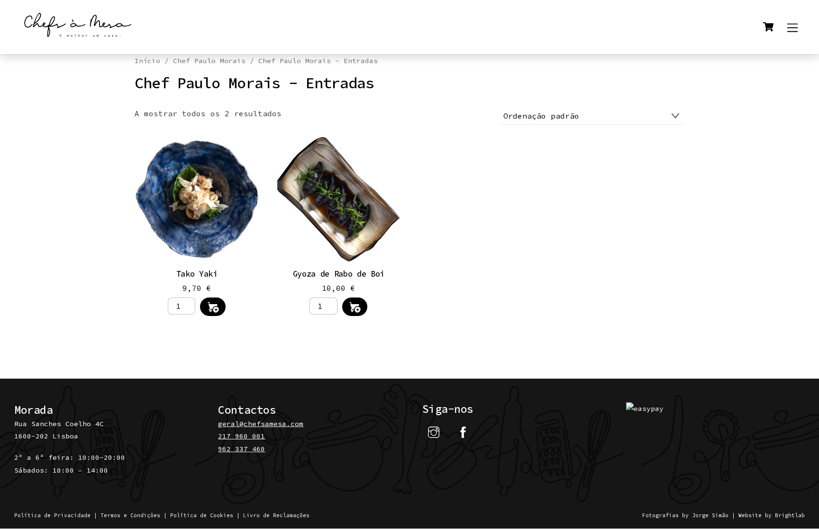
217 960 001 (241, 436)
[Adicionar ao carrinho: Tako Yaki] (213, 307)
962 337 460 (241, 449)
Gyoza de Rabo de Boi (338, 274)
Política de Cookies (201, 515)
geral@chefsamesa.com (260, 423)
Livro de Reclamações (276, 515)
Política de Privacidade (52, 515)
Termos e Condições (130, 515)
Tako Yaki (197, 274)
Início (147, 60)
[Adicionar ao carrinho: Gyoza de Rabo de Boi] (355, 307)
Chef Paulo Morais (209, 60)
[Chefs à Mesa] (78, 37)
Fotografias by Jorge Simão (685, 515)
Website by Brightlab (771, 515)
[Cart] (768, 27)
